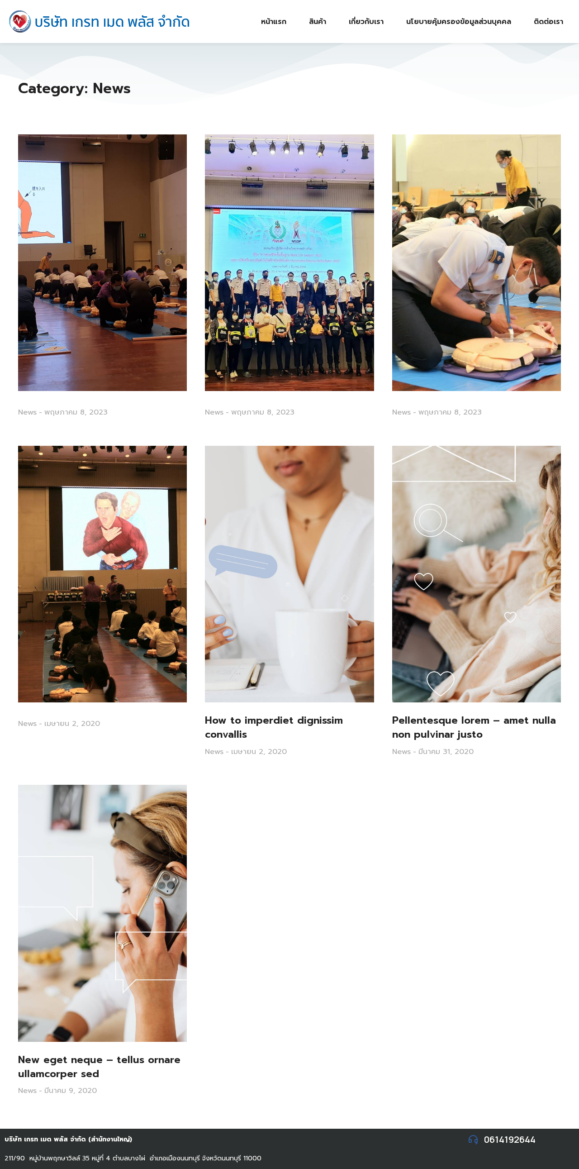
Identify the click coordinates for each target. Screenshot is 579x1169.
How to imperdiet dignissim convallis (274, 728)
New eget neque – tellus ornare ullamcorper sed (99, 1067)
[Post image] (102, 262)
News (27, 412)
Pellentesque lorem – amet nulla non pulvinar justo (474, 728)
